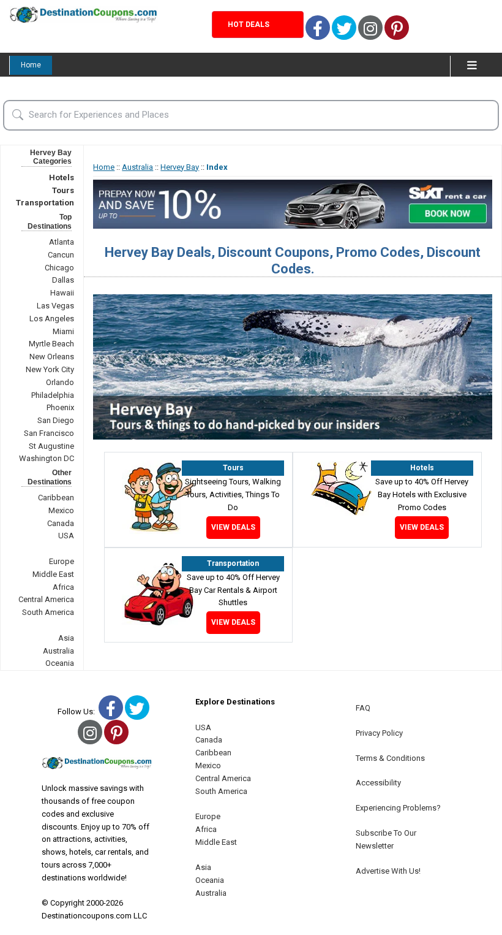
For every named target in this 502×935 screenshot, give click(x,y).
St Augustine (51, 446)
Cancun (61, 254)
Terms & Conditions (390, 758)
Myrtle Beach (51, 343)
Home (31, 65)
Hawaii (62, 292)
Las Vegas (55, 305)
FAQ (363, 707)
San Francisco (49, 433)
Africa (63, 587)
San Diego (55, 420)
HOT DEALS (248, 24)
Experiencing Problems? (398, 807)
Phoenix (60, 407)
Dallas (63, 279)
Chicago (59, 267)
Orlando (60, 382)
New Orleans (51, 356)
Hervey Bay (179, 167)
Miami (63, 331)
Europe (61, 561)
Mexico (61, 510)
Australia (58, 650)
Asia (66, 638)
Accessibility (378, 782)
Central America (46, 599)
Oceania (59, 663)
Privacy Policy (379, 733)
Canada (60, 523)
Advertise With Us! (388, 871)
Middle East (53, 574)
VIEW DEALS (233, 527)
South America (48, 612)
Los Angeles (51, 318)
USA (66, 535)
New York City (50, 369)
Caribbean (56, 497)
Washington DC (46, 458)
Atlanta (61, 241)
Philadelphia (52, 395)
